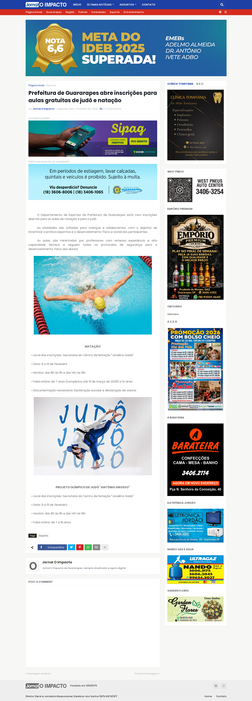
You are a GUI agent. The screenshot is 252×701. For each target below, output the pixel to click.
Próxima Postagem (146, 673)
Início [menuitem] (77, 4)
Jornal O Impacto (57, 562)
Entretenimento (134, 12)
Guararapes (54, 12)
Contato (221, 696)
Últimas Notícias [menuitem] (99, 4)
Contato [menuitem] (148, 4)
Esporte (115, 12)
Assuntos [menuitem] (127, 4)
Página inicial (36, 85)
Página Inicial (34, 12)
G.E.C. (200, 84)
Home (208, 696)
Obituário (173, 314)
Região (70, 12)
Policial (82, 12)
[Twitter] (71, 547)
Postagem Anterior (39, 673)
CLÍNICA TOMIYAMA (180, 84)
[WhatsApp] (88, 547)
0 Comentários (112, 109)
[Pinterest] (80, 547)
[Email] (96, 547)
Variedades (98, 12)
